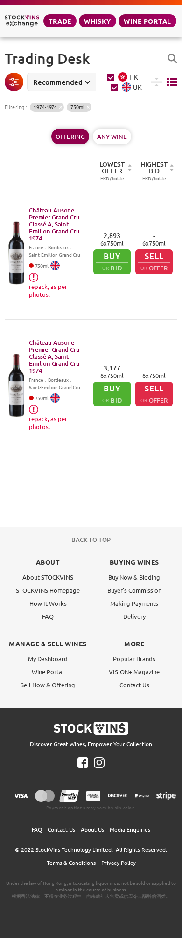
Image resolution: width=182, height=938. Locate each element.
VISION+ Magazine (134, 672)
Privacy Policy (118, 862)
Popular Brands (134, 659)
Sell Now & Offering (48, 685)
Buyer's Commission (134, 590)
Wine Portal (147, 21)
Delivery (134, 616)
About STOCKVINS (47, 577)
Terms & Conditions (71, 862)
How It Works (48, 603)
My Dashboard (48, 659)
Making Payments (134, 603)
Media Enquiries (130, 829)
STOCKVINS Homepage (48, 590)
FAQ (48, 616)
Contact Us (134, 685)
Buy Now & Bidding (134, 577)
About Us (92, 829)
